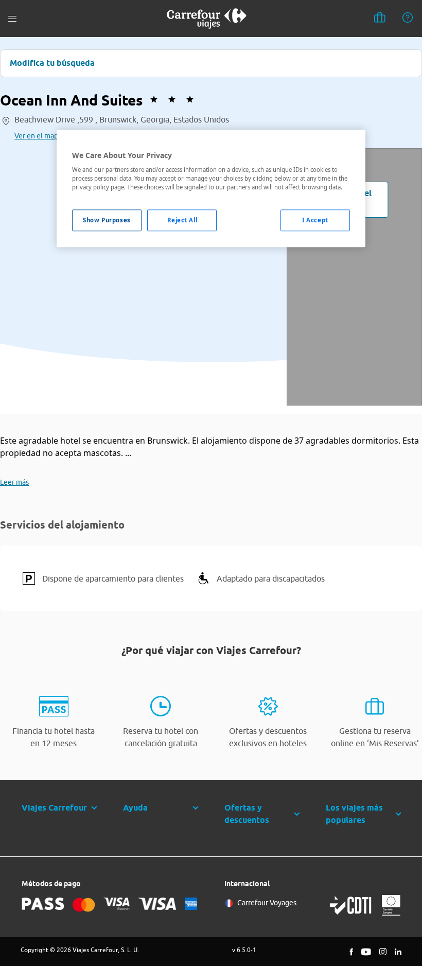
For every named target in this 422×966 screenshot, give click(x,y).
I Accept (315, 220)
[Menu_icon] (12, 19)
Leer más (14, 482)
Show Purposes (106, 220)
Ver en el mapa (38, 136)
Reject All (182, 220)
